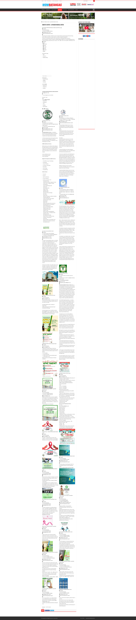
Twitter (45, 45)
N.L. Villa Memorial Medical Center (64, 187)
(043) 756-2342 (50, 31)
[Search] (94, 1)
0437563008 (49, 473)
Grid (45, 108)
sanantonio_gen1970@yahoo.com (65, 282)
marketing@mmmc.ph (63, 121)
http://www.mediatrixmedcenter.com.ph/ (66, 122)
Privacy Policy (55, 618)
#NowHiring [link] (49, 487)
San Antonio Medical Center (63, 273)
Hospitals (44, 28)
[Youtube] (86, 1)
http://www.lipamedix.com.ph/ (48, 33)
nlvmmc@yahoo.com (63, 196)
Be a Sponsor (65, 9)
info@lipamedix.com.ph (47, 32)
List (43, 108)
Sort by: (44, 84)
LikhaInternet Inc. (92, 618)
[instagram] (87, 1)
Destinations (48, 9)
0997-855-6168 (50, 393)
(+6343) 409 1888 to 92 (53, 234)
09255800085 (66, 280)
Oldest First (44, 86)
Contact (76, 9)
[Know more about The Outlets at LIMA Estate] (81, 4)
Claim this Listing (45, 53)
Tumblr (45, 48)
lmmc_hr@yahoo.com (46, 298)
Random (44, 88)
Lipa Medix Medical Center (46, 120)
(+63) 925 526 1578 (52, 126)
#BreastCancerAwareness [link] (46, 540)
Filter (43, 98)
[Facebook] (84, 1)
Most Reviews (45, 106)
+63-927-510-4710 (69, 567)
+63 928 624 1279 (51, 235)
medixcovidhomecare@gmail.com (65, 502)
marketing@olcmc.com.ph (47, 236)
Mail (44, 51)
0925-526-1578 (50, 394)
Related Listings (45, 57)
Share (44, 42)
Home (43, 21)
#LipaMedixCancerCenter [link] (46, 514)
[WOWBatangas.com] (52, 5)
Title (43, 103)
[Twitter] (85, 1)
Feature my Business (71, 9)
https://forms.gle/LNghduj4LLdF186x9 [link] (65, 403)
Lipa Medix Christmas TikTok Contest (64, 373)
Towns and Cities (54, 9)
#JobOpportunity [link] (44, 487)
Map (43, 54)
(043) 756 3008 (67, 459)
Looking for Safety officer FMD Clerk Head (48, 295)
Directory (59, 9)
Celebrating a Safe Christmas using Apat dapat (49, 343)
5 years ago (47, 92)
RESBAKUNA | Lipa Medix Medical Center (65, 589)
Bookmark (44, 41)
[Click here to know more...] (68, 15)
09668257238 (66, 501)
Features (43, 9)
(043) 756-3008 (67, 535)
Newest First (45, 85)
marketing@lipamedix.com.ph (47, 128)
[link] (68, 467)
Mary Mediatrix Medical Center (64, 115)
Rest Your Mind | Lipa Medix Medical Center (65, 531)
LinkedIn (45, 49)
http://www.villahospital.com (64, 197)
